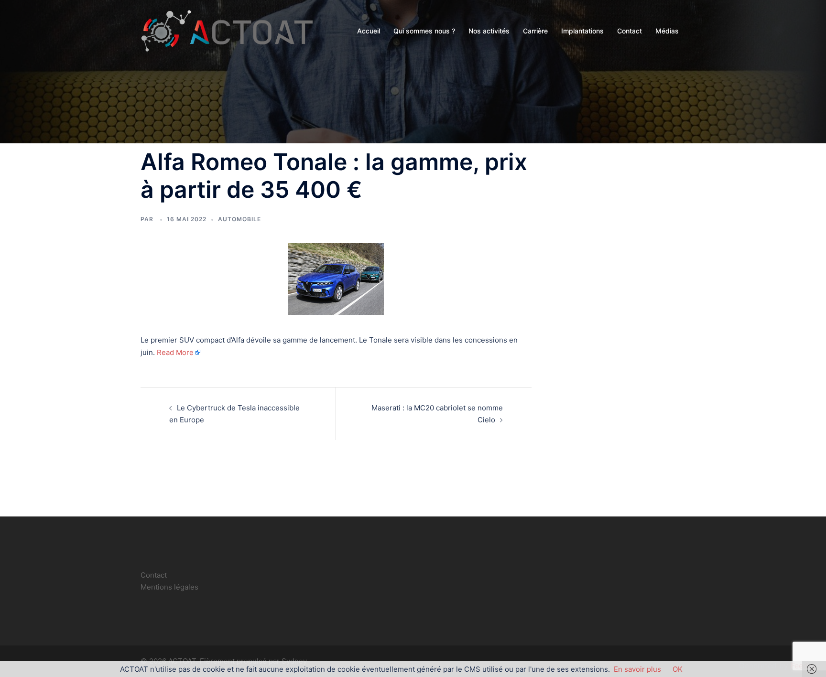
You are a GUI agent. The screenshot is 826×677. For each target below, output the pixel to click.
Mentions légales (169, 586)
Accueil (368, 31)
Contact (629, 31)
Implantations (582, 31)
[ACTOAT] (227, 30)
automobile (239, 219)
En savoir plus (637, 669)
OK (678, 669)
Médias (667, 31)
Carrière (535, 31)
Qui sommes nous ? (424, 31)
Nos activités (489, 31)
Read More (175, 352)
